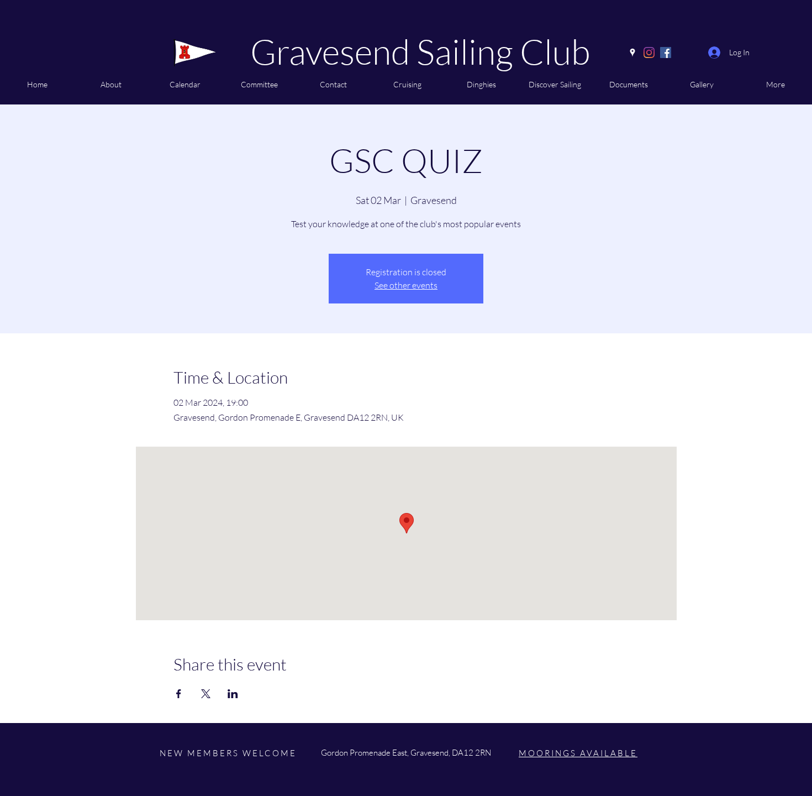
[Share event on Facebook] (178, 693)
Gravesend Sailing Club (420, 51)
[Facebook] (665, 52)
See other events (406, 285)
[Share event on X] (206, 693)
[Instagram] (649, 52)
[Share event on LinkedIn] (233, 693)
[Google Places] (632, 52)
